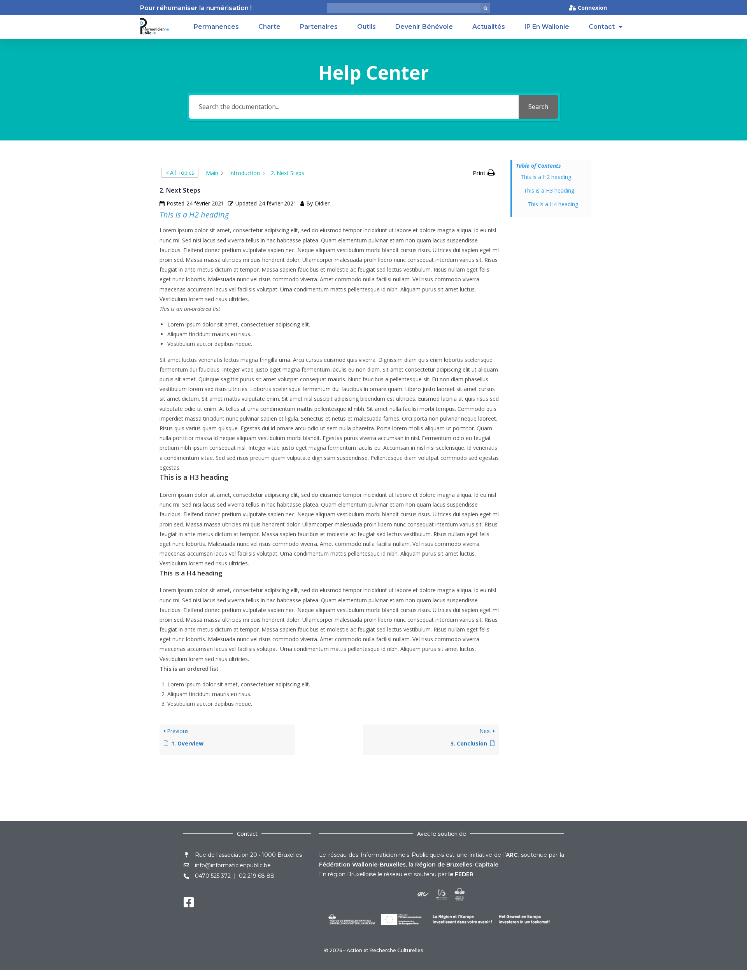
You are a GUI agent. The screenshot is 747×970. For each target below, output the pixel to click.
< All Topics (179, 172)
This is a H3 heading (549, 190)
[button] (485, 8)
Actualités (488, 26)
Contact (602, 26)
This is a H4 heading (553, 204)
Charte (269, 26)
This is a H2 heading (546, 177)
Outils (366, 26)
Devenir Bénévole (424, 26)
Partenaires (319, 26)
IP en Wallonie (546, 26)
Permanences (216, 26)
